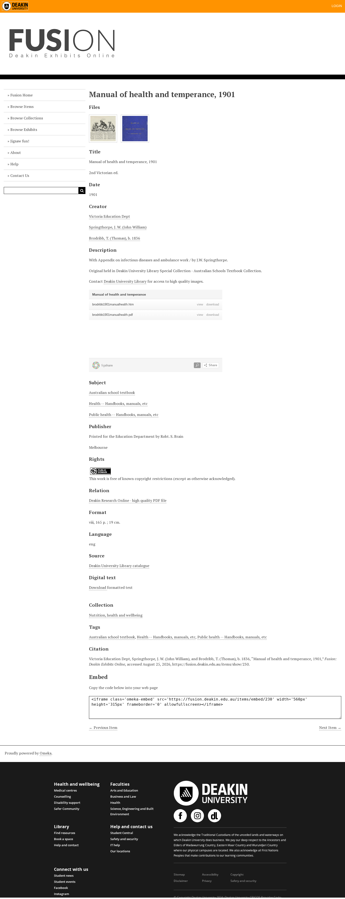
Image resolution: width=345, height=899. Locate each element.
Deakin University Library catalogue (119, 565)
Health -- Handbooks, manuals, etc (118, 403)
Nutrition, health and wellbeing (115, 615)
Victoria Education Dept (109, 216)
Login (337, 6)
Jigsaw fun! (19, 141)
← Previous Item (103, 727)
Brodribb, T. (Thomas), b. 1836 (114, 238)
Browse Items (22, 106)
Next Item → (330, 727)
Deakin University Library (125, 281)
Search (81, 190)
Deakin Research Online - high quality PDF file (127, 500)
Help (14, 164)
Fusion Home (21, 95)
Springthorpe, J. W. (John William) (117, 227)
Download (98, 587)
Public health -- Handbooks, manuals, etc (123, 414)
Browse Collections (26, 118)
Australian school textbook (112, 392)
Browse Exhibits (23, 129)
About (15, 152)
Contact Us (19, 175)
